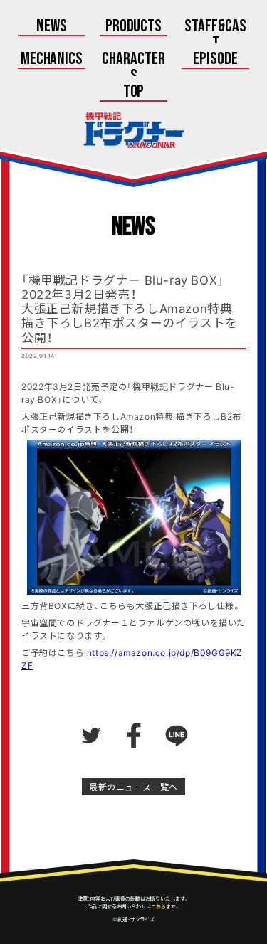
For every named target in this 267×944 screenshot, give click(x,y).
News (51, 27)
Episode (215, 60)
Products (133, 27)
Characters (133, 68)
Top (134, 92)
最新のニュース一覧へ (133, 786)
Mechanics (52, 60)
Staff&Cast (215, 35)
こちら (158, 906)
